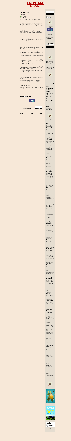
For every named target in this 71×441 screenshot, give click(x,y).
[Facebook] (24, 96)
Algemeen (27, 105)
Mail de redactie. (29, 108)
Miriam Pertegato (25, 17)
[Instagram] (25, 96)
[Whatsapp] (29, 96)
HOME (32, 113)
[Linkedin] (26, 96)
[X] (22, 96)
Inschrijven (50, 47)
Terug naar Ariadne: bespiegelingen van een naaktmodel (33, 93)
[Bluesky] (20, 96)
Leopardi (24, 36)
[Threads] (27, 96)
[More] (30, 96)
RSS (50, 428)
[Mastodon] (23, 96)
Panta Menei (25, 94)
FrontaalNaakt (35, 4)
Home (35, 438)
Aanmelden (38, 108)
